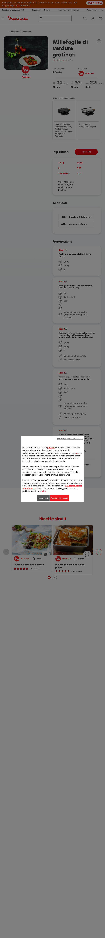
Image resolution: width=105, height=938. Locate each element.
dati (78, 453)
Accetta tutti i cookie (59, 498)
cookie (43, 491)
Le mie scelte (43, 498)
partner (51, 447)
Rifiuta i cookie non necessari (70, 439)
